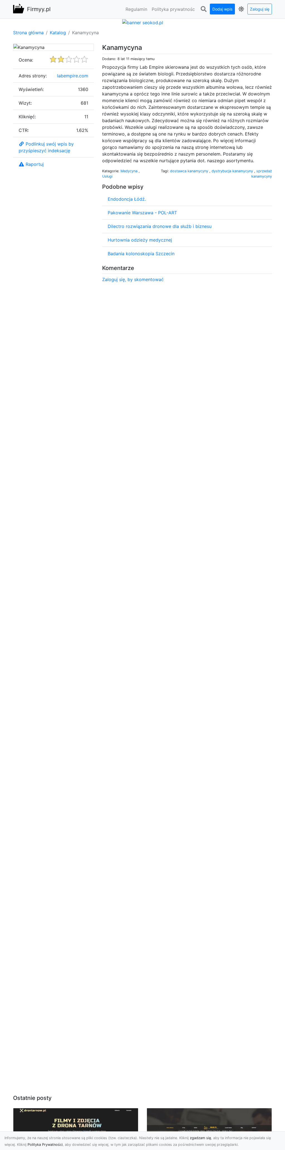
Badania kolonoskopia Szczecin (141, 253)
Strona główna (28, 32)
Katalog (58, 32)
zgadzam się (200, 1138)
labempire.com (72, 75)
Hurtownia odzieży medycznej (140, 240)
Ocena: (26, 60)
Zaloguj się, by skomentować (133, 279)
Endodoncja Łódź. (127, 199)
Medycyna (130, 171)
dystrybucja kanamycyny (233, 171)
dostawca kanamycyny (189, 171)
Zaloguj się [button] (259, 9)
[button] (203, 9)
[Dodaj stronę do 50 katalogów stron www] (142, 22)
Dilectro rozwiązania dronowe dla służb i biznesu (160, 226)
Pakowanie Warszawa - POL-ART (142, 212)
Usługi (107, 176)
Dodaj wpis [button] (222, 9)
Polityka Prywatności (45, 1144)
